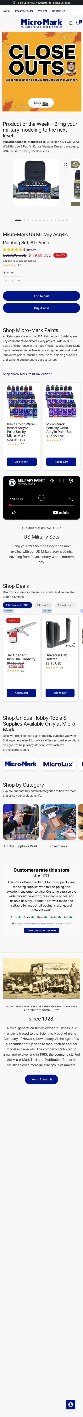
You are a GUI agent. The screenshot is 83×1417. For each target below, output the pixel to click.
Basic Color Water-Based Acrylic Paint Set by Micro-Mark (21, 433)
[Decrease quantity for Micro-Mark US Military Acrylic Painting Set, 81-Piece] (6, 284)
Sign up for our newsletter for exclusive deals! (44, 2)
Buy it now (41, 311)
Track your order (24, 10)
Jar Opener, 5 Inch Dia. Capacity (21, 660)
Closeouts (43, 608)
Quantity (8, 276)
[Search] (71, 23)
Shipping (7, 264)
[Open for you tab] (70, 1404)
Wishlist (42, 10)
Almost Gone (65, 608)
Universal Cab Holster (56, 660)
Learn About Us (41, 1083)
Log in (6, 10)
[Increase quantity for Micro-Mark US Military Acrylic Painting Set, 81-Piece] (19, 284)
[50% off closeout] (41, 73)
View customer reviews (42, 933)
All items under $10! (17, 608)
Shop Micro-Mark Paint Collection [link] (26, 377)
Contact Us (58, 10)
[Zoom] (65, 168)
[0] (77, 23)
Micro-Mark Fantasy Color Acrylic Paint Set (59, 431)
